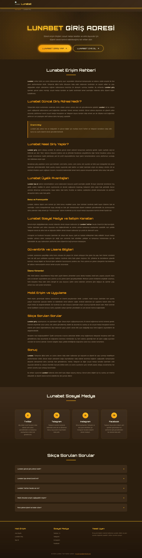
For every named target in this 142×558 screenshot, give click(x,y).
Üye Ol (17, 540)
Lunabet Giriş (19, 537)
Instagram (57, 540)
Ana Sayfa (18, 533)
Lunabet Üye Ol (86, 48)
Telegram (56, 537)
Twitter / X (57, 533)
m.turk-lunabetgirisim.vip (83, 554)
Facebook (56, 543)
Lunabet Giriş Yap (53, 48)
